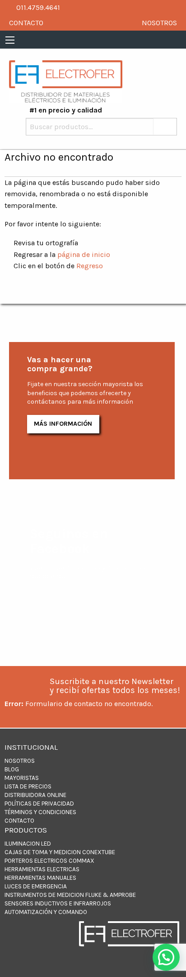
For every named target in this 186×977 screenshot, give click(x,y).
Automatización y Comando (46, 912)
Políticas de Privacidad (39, 803)
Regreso (89, 265)
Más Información (63, 424)
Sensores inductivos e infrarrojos (58, 903)
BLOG (12, 769)
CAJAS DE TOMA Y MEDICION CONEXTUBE (60, 852)
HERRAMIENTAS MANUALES (40, 877)
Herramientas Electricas (42, 869)
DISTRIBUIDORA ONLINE (35, 795)
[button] (166, 957)
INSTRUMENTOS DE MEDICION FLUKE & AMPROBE (70, 894)
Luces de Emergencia (36, 886)
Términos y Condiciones (40, 812)
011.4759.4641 (37, 7)
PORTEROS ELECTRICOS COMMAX (49, 860)
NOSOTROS (159, 22)
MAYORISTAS (22, 777)
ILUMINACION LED (28, 843)
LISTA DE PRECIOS (28, 786)
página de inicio (83, 254)
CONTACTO (26, 22)
